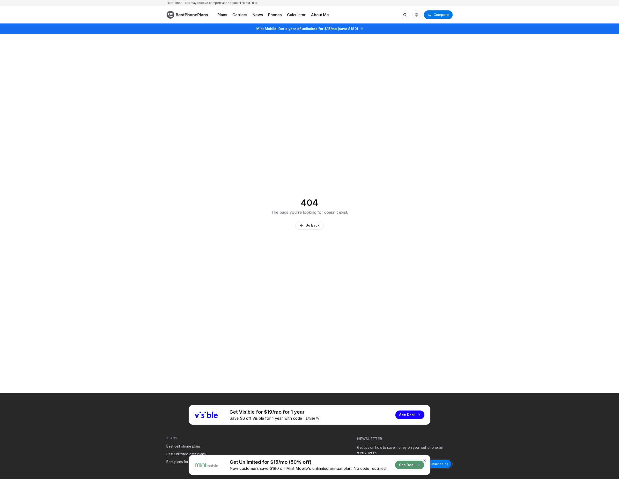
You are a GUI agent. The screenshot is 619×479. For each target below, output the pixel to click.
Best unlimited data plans (186, 454)
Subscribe (436, 464)
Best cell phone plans (183, 446)
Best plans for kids (181, 462)
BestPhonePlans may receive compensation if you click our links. (212, 3)
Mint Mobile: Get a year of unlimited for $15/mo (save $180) (307, 29)
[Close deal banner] (424, 460)
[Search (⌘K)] (405, 14)
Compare (441, 15)
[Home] (187, 15)
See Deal (407, 415)
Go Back (312, 225)
